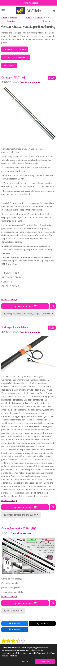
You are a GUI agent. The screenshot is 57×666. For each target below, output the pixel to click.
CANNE (39, 17)
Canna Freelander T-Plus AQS (19, 528)
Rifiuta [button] (25, 661)
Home (4, 17)
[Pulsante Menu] (3, 10)
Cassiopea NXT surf (13, 77)
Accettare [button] (44, 661)
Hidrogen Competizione (14, 327)
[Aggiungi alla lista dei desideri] (53, 306)
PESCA (28, 17)
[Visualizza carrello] (54, 10)
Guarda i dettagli (9, 299)
